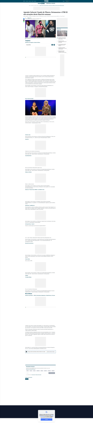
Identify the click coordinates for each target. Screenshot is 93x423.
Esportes (30, 1)
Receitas (35, 1)
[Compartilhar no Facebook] (23, 18)
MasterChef (38, 370)
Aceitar (46, 419)
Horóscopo (49, 370)
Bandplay (42, 370)
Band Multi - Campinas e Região (35, 5)
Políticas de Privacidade (38, 374)
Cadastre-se (67, 1)
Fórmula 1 (31, 370)
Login (63, 1)
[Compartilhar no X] (23, 20)
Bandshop (53, 370)
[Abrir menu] (24, 1)
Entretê (32, 1)
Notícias (27, 370)
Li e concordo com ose (34, 374)
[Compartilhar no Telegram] (54, 45)
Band (29, 5)
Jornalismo (26, 1)
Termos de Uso (33, 374)
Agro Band (45, 370)
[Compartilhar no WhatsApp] (23, 21)
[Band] (46, 1)
